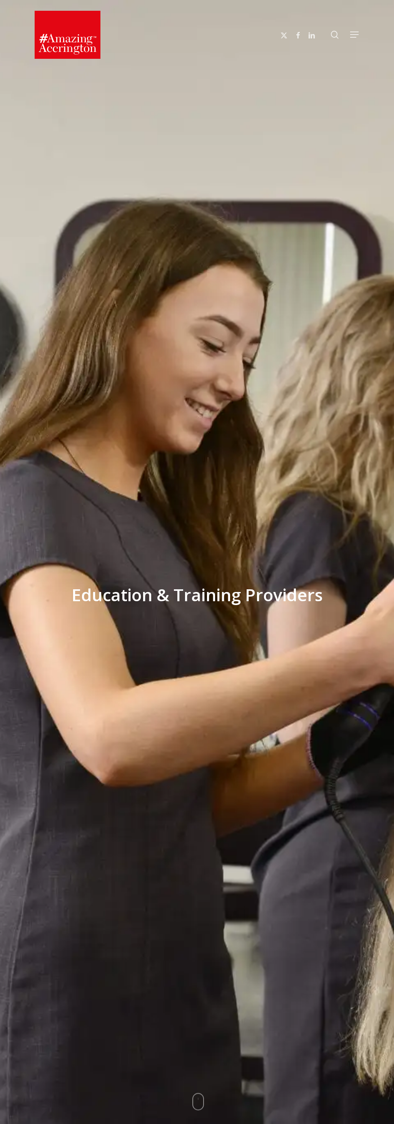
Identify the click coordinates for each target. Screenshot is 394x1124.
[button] (354, 35)
